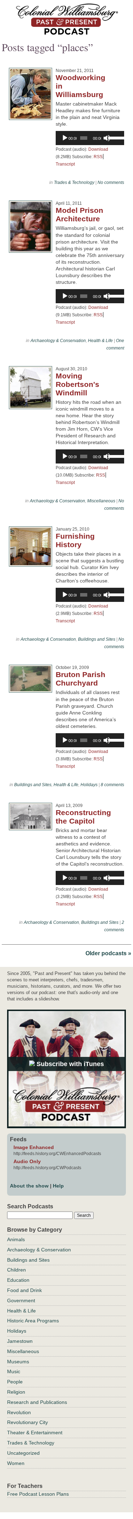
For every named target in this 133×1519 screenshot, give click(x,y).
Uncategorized (23, 1453)
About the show (29, 1186)
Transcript (65, 164)
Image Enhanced (33, 1147)
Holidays (89, 784)
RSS (98, 156)
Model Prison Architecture (79, 214)
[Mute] (106, 138)
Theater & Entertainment (34, 1432)
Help (58, 1186)
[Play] (64, 138)
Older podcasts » (108, 953)
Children (16, 1270)
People (15, 1382)
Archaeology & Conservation (58, 340)
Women (15, 1463)
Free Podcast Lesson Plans (38, 1494)
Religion (16, 1392)
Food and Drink (24, 1290)
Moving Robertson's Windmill (77, 384)
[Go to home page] (66, 32)
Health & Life (100, 340)
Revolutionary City (27, 1422)
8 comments (112, 784)
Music (13, 1371)
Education (18, 1280)
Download (98, 149)
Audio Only (27, 1161)
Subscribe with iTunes (69, 1064)
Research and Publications (37, 1402)
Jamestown (20, 1341)
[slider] (114, 137)
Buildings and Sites (96, 639)
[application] (90, 138)
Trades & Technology (74, 182)
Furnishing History (75, 540)
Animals (16, 1239)
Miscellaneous (101, 500)
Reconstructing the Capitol (83, 816)
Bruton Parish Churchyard (80, 678)
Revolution (19, 1412)
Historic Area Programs (33, 1320)
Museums (18, 1361)
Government (21, 1300)
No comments (111, 182)
